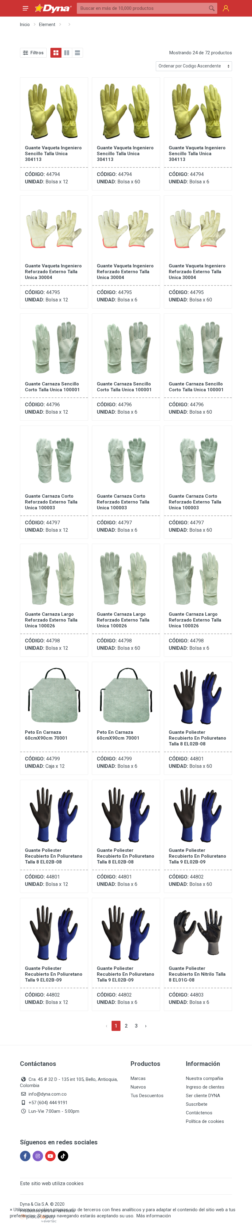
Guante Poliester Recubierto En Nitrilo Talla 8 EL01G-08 (197, 974)
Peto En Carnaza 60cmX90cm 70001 (46, 735)
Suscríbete (196, 1104)
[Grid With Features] (66, 53)
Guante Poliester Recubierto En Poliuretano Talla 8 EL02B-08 (197, 738)
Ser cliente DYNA (203, 1095)
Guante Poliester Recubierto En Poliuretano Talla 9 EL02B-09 (197, 856)
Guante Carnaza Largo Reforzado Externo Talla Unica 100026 (51, 620)
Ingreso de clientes (205, 1087)
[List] (77, 53)
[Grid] (55, 53)
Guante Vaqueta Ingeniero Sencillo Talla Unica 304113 (53, 153)
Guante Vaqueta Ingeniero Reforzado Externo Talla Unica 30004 (53, 271)
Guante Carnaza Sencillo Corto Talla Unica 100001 (52, 386)
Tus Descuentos (147, 1095)
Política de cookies (205, 1121)
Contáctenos (199, 1113)
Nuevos (138, 1087)
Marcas (138, 1078)
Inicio (25, 24)
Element (47, 24)
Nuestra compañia (204, 1078)
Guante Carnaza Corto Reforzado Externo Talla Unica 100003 (51, 502)
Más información (153, 1216)
